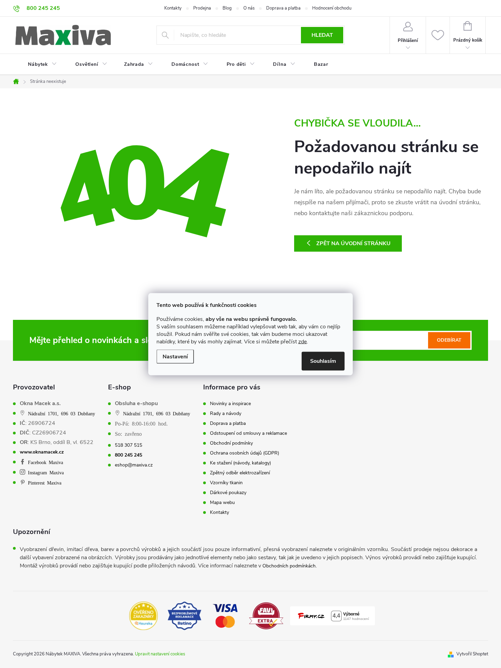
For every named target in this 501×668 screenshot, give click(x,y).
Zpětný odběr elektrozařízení (240, 473)
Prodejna (202, 8)
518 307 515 (128, 445)
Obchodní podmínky (231, 443)
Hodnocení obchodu (331, 8)
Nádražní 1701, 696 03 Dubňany (61, 413)
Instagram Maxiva (46, 472)
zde (302, 341)
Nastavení (175, 356)
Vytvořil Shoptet (472, 654)
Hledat (322, 35)
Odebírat (449, 340)
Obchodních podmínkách (289, 566)
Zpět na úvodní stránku (353, 243)
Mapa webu (222, 502)
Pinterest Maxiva (44, 482)
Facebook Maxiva (45, 462)
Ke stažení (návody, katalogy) (240, 463)
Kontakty (173, 8)
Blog (227, 8)
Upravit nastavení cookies (160, 654)
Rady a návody (225, 413)
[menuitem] (38, 64)
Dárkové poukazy (228, 492)
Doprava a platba (283, 8)
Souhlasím (323, 361)
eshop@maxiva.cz (134, 465)
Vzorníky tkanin (226, 483)
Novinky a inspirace (230, 403)
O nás (249, 8)
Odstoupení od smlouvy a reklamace (248, 433)
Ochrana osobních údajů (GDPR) (244, 453)
